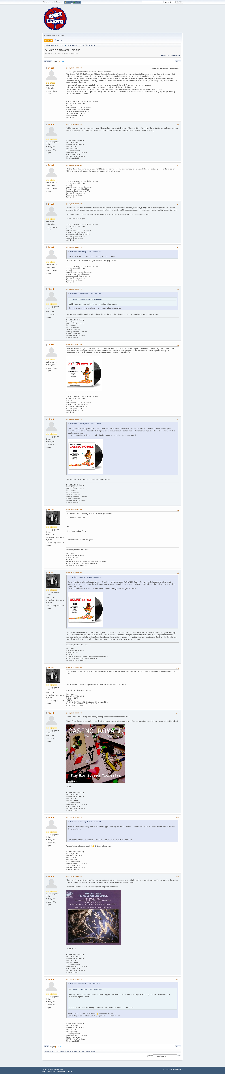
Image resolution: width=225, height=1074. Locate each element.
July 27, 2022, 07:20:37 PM (74, 289)
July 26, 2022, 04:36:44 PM (74, 68)
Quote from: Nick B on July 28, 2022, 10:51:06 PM (85, 984)
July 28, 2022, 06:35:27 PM (74, 419)
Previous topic (165, 55)
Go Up (46, 1047)
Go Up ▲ (180, 1069)
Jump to (149, 1056)
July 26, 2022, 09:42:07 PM (74, 124)
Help (163, 1069)
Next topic (176, 55)
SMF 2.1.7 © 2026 (47, 1069)
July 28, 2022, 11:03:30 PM (74, 876)
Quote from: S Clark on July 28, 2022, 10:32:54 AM (85, 424)
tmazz (51, 509)
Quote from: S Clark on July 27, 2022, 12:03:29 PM (85, 294)
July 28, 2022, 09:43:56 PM (74, 510)
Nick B (51, 124)
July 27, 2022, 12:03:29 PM (74, 247)
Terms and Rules (171, 1069)
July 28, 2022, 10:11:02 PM (74, 667)
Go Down (47, 61)
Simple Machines (58, 1069)
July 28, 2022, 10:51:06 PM (74, 817)
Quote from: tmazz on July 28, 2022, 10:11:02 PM (85, 822)
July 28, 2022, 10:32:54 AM (74, 345)
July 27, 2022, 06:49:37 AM (74, 165)
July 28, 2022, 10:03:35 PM (74, 572)
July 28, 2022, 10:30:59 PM (74, 713)
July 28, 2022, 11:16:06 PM (74, 979)
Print (178, 61)
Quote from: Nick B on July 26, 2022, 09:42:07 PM (85, 252)
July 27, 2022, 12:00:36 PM (74, 204)
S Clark (51, 68)
